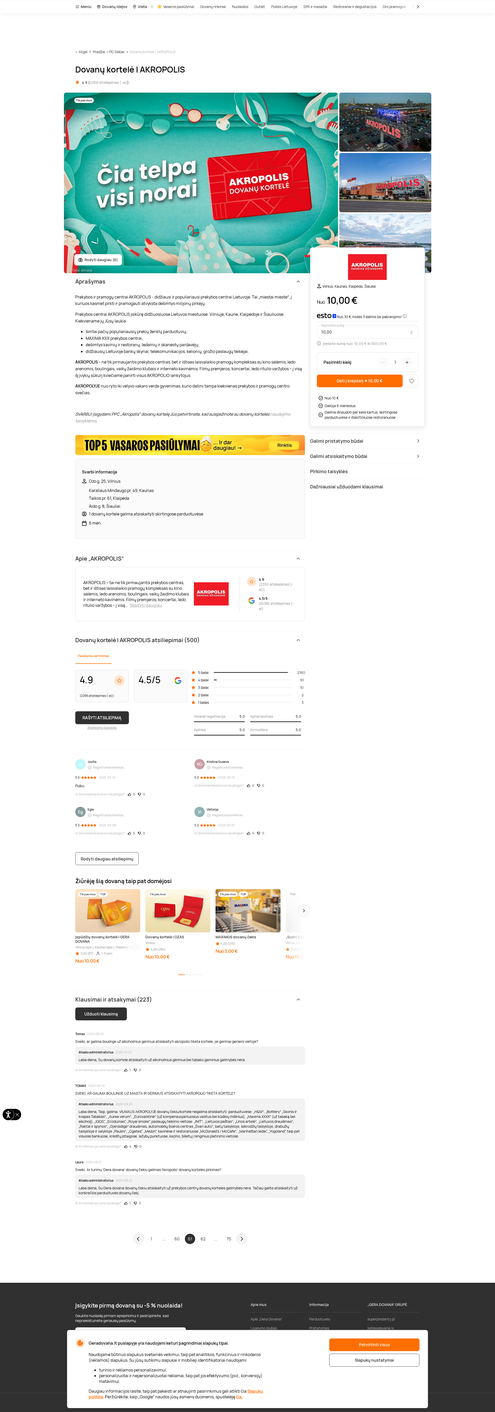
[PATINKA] (411, 381)
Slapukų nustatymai (374, 1360)
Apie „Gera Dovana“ (266, 1319)
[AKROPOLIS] (367, 267)
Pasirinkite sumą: (333, 325)
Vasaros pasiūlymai (178, 6)
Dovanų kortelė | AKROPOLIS (152, 51)
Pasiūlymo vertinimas (93, 656)
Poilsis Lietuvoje (284, 6)
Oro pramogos (394, 6)
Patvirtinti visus (374, 1345)
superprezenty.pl (381, 1319)
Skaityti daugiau (146, 605)
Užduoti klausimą (101, 1014)
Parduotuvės (319, 1319)
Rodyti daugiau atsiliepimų (107, 859)
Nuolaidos (240, 6)
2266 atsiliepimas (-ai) (108, 82)
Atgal (83, 51)
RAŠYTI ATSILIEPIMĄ (101, 718)
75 (229, 1239)
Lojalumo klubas (264, 1328)
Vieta (142, 6)
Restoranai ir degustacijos (354, 6)
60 (177, 1239)
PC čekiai (116, 51)
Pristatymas (319, 1328)
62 (203, 1239)
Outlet (259, 6)
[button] (304, 911)
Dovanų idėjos (114, 6)
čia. (239, 1397)
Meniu (86, 6)
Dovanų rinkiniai (213, 6)
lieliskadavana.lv (380, 1328)
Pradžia (99, 51)
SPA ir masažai (315, 6)
